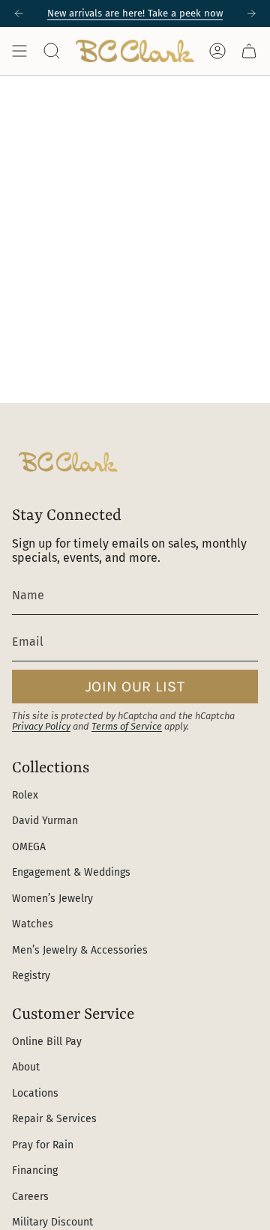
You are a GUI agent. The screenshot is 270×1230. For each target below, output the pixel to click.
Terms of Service (127, 726)
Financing (35, 1170)
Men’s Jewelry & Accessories (80, 950)
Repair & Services (54, 1118)
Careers (30, 1196)
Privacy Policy (41, 726)
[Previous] (19, 13)
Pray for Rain (43, 1145)
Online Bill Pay (47, 1041)
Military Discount (52, 1222)
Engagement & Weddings (71, 872)
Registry (31, 975)
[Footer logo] (68, 462)
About (26, 1067)
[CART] (249, 51)
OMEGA (29, 846)
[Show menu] (19, 51)
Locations (35, 1093)
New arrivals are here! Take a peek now (135, 13)
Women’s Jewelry (52, 898)
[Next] (251, 13)
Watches (32, 924)
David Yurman (45, 820)
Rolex (25, 795)
